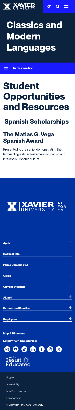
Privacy (10, 377)
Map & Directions (14, 333)
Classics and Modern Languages (34, 36)
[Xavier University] (37, 206)
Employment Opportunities (20, 340)
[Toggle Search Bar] (57, 6)
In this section (23, 68)
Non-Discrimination (16, 391)
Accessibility (12, 384)
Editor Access (13, 398)
